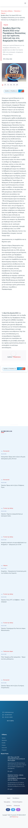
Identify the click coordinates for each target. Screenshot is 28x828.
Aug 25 (10, 771)
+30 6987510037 (8, 714)
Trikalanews (17, 357)
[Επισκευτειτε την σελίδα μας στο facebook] (8, 809)
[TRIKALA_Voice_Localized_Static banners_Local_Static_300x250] (14, 301)
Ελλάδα (3, 742)
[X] (13, 809)
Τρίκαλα (4, 738)
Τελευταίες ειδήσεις (7, 11)
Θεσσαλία (4, 740)
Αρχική (8, 798)
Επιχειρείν (4, 750)
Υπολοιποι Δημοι (8, 651)
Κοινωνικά (6, 451)
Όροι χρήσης (7, 802)
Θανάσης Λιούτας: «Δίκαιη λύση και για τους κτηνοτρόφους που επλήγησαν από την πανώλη (17, 777)
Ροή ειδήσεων (16, 798)
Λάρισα (3, 13)
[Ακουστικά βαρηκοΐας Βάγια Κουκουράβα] (14, 386)
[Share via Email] (14, 84)
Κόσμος (4, 745)
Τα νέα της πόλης (8, 508)
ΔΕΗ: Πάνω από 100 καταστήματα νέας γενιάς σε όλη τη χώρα (16, 758)
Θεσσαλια (17, 11)
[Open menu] (25, 3)
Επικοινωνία (17, 805)
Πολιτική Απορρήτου (17, 802)
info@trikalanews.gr (9, 712)
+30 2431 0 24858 (8, 717)
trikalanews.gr (15, 816)
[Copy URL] (17, 84)
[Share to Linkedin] (11, 84)
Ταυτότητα (8, 805)
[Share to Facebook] (5, 84)
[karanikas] (14, 408)
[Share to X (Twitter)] (8, 84)
